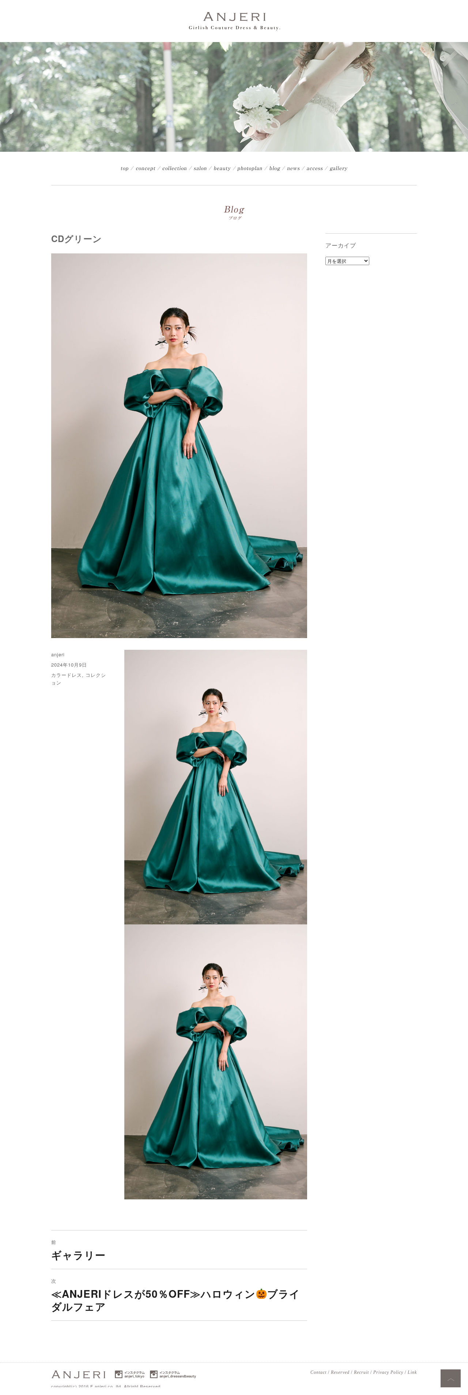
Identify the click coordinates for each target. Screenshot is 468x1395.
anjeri (58, 654)
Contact (318, 1372)
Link (412, 1372)
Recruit (361, 1372)
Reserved (340, 1372)
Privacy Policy (388, 1372)
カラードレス (66, 674)
